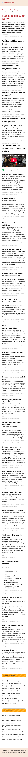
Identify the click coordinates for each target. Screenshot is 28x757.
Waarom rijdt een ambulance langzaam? (12, 680)
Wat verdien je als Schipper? (9, 703)
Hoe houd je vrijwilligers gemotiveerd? (11, 715)
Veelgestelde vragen (14, 10)
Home (4, 10)
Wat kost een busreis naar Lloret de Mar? (12, 731)
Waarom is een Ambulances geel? (10, 736)
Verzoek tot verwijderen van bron (11, 36)
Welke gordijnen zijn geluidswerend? (11, 693)
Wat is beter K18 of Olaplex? (9, 723)
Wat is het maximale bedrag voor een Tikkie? (13, 734)
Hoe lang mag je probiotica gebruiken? (11, 720)
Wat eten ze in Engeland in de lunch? (11, 688)
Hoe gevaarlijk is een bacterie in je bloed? (12, 700)
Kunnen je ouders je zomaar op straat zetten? (13, 685)
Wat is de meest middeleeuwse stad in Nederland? (11, 726)
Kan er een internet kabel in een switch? (12, 729)
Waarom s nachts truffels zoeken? (10, 695)
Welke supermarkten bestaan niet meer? (12, 739)
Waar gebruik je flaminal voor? (9, 718)
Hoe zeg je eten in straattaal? (9, 698)
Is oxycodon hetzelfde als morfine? (10, 690)
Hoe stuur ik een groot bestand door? (11, 683)
